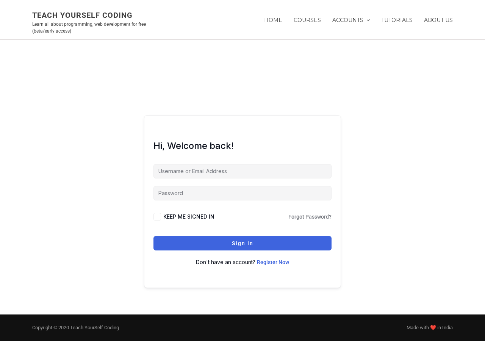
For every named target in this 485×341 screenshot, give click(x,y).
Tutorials (397, 20)
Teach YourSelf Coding (82, 15)
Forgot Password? (310, 217)
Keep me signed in (188, 216)
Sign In (242, 243)
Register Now (273, 262)
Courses (307, 20)
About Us (438, 20)
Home (273, 20)
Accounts (347, 20)
